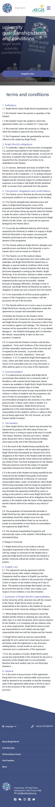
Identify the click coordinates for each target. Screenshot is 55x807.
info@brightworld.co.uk (27, 793)
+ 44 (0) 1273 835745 (44, 726)
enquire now (27, 73)
